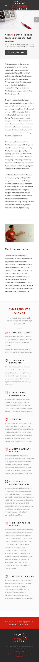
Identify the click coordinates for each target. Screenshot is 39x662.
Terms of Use (19, 651)
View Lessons (16, 52)
